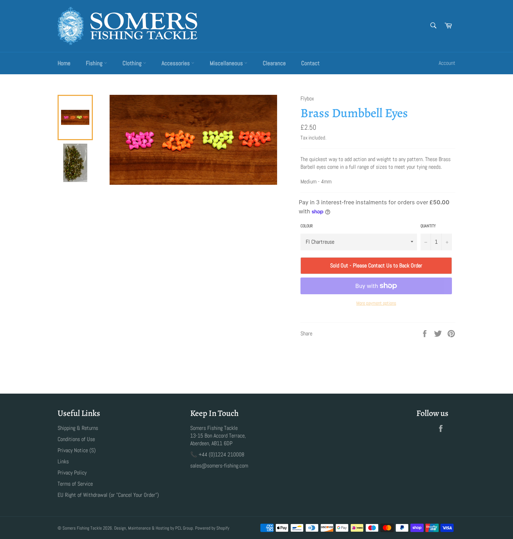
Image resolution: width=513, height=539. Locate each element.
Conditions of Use (76, 439)
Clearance (274, 63)
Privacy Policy (72, 472)
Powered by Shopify (212, 528)
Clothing (132, 63)
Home (64, 63)
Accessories (176, 63)
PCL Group (184, 528)
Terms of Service (75, 483)
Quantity (428, 226)
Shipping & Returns (78, 428)
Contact (310, 63)
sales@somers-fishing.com (219, 465)
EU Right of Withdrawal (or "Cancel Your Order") (108, 495)
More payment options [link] (376, 303)
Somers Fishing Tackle (82, 528)
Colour (306, 226)
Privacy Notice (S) (77, 450)
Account (447, 63)
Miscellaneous (227, 63)
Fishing (95, 63)
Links (63, 461)
